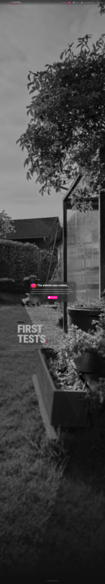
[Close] (72, 285)
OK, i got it (54, 297)
